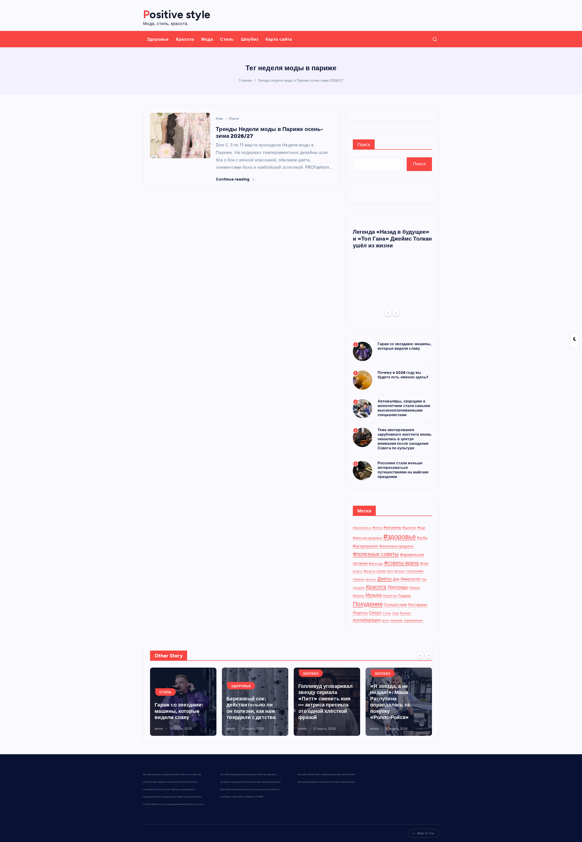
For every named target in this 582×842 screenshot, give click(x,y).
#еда (421, 527)
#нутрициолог (365, 546)
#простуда (376, 563)
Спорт (375, 612)
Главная (245, 80)
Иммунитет (411, 579)
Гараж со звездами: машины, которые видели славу (404, 346)
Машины (358, 595)
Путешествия (395, 605)
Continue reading (233, 179)
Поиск (363, 144)
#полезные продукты (396, 546)
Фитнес (405, 613)
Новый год (390, 595)
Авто (390, 571)
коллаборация (367, 620)
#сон (424, 563)
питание (396, 620)
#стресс (358, 571)
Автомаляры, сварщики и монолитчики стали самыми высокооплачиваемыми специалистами (404, 408)
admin (159, 729)
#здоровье (399, 536)
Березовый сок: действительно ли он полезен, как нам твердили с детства (251, 708)
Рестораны (417, 605)
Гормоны (359, 579)
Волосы (399, 571)
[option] (392, 237)
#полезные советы (376, 554)
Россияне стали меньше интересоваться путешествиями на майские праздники (403, 470)
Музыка (374, 595)
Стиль (227, 39)
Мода (207, 39)
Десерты (371, 579)
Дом (396, 579)
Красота (185, 39)
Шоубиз (249, 39)
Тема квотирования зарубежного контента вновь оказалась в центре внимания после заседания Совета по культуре (405, 439)
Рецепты (360, 613)
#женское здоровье (367, 538)
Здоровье (158, 39)
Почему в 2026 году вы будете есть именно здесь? (403, 374)
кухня (385, 620)
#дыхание (409, 527)
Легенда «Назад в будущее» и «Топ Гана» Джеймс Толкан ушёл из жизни (392, 239)
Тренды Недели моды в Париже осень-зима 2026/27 (300, 80)
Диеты (384, 578)
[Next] (396, 312)
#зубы (422, 538)
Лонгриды (398, 587)
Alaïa (219, 119)
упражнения (413, 620)
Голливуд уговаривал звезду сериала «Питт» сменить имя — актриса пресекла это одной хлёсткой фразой (325, 702)
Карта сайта (279, 39)
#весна (377, 527)
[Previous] (388, 312)
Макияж (415, 587)
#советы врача (401, 563)
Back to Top (425, 833)
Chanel (233, 119)
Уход (395, 613)
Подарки (404, 595)
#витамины (393, 527)
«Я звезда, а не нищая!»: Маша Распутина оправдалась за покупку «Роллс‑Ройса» (390, 702)
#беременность (362, 527)
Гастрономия (415, 571)
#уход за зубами (375, 571)
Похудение (368, 604)
